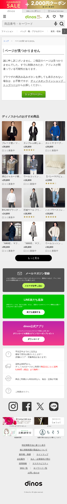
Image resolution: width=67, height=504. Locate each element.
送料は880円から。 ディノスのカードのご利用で (36, 367)
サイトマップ (42, 454)
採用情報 (23, 463)
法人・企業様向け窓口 (40, 459)
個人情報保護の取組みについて (33, 450)
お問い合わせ (33, 473)
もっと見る (33, 258)
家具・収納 (56, 31)
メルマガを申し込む (33, 286)
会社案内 (21, 459)
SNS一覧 (24, 468)
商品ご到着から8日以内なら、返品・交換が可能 (36, 379)
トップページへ (33, 94)
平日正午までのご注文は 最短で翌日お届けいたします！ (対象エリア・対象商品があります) (30, 354)
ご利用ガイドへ (22, 392)
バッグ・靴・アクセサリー (32, 31)
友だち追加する (33, 312)
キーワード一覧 (40, 468)
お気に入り (54, 16)
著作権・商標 (25, 454)
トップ (6, 41)
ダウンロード (33, 339)
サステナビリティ (40, 463)
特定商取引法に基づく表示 (33, 445)
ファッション (7, 31)
